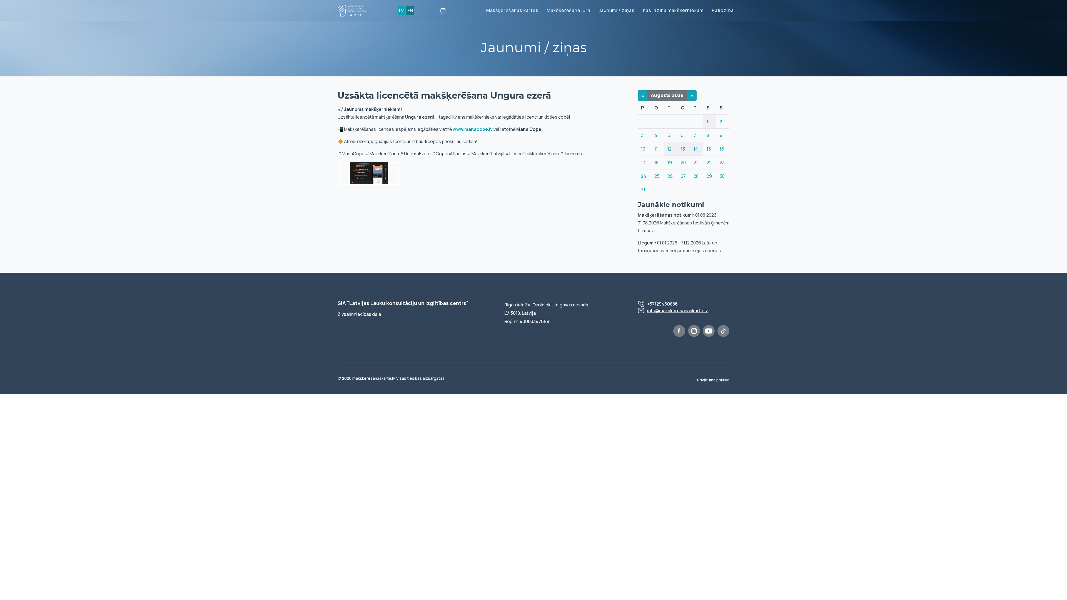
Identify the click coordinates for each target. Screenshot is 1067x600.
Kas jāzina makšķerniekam (673, 10)
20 (683, 162)
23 (722, 162)
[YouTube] (709, 331)
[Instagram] (694, 331)
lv (401, 11)
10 (643, 149)
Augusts (667, 95)
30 (722, 176)
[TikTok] (723, 331)
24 (643, 176)
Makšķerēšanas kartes (512, 10)
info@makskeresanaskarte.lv (677, 310)
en (410, 11)
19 (669, 162)
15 (709, 149)
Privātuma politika (713, 379)
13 (683, 149)
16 (722, 149)
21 (696, 162)
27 (683, 176)
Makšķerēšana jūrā (568, 10)
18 (656, 162)
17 (643, 162)
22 (709, 162)
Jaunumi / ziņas (617, 10)
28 (696, 176)
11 (656, 149)
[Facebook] (679, 331)
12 (669, 149)
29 (709, 176)
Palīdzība (723, 10)
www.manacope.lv (473, 129)
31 (643, 190)
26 (670, 176)
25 (657, 176)
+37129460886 (662, 304)
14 (696, 149)
